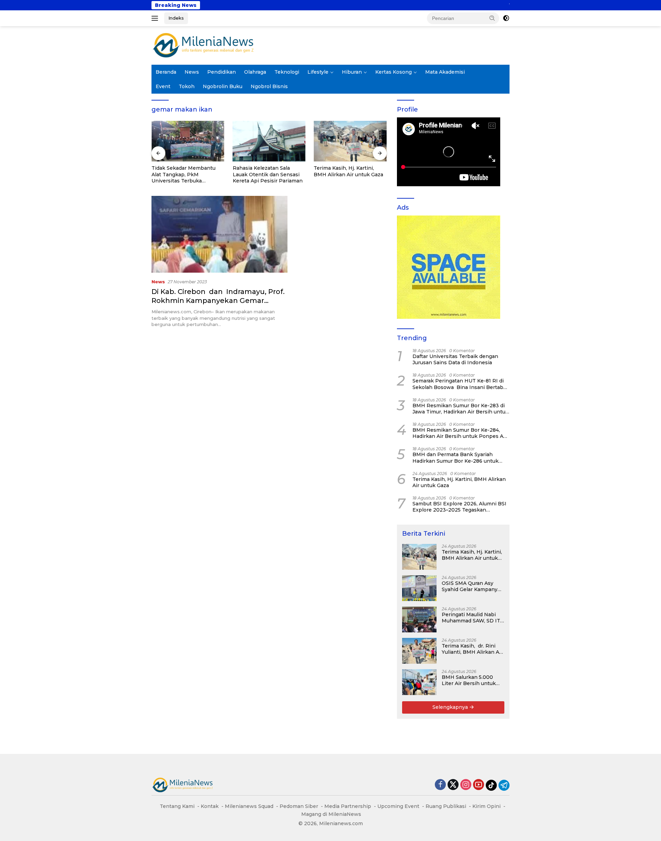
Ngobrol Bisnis (269, 86)
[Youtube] (478, 785)
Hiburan (352, 72)
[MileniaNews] (203, 45)
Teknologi (286, 72)
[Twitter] (453, 785)
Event (163, 86)
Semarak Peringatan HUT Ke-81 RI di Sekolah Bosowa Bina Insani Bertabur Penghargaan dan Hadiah (460, 384)
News (192, 72)
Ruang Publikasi (446, 806)
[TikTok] (491, 785)
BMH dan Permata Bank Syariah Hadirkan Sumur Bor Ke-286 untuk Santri (455, 457)
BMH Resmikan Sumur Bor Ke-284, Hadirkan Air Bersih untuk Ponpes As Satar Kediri (459, 433)
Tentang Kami (177, 806)
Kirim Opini (486, 806)
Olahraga (255, 72)
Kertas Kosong (393, 72)
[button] (492, 17)
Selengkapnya (450, 707)
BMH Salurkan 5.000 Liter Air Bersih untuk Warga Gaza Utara (469, 680)
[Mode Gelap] (506, 18)
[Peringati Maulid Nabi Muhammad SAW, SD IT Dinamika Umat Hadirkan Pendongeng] (419, 619)
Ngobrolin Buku (222, 86)
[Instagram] (465, 785)
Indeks (176, 18)
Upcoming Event (398, 806)
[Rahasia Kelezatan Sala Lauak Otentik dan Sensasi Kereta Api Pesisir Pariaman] (269, 141)
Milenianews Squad (249, 806)
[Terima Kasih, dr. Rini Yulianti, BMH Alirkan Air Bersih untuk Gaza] (419, 651)
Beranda (166, 72)
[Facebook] (440, 785)
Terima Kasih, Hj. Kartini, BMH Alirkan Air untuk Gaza (348, 171)
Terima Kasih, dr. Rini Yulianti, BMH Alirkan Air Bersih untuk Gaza (472, 649)
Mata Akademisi (445, 72)
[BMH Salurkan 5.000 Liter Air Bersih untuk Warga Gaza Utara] (419, 682)
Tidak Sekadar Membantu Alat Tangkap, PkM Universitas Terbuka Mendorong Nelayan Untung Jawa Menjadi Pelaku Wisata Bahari (187, 174)
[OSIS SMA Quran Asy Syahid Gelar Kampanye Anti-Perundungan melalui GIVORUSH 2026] (419, 588)
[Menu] (156, 18)
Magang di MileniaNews (331, 814)
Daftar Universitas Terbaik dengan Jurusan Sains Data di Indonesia (455, 359)
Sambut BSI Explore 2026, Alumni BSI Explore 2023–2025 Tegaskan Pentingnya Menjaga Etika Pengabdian (459, 507)
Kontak (210, 806)
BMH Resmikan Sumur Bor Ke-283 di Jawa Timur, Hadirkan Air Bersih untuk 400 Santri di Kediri (460, 408)
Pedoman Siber (299, 806)
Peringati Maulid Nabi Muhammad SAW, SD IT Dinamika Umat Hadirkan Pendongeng (471, 617)
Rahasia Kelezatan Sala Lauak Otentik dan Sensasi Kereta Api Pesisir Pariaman (268, 174)
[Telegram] (504, 785)
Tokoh (187, 86)
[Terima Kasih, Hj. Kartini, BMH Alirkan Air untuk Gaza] (350, 141)
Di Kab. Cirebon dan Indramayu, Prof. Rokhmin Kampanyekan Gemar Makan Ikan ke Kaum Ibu (218, 300)
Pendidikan (221, 72)
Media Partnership (347, 806)
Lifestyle (317, 72)
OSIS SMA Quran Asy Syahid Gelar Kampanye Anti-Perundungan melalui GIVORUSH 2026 (472, 586)
